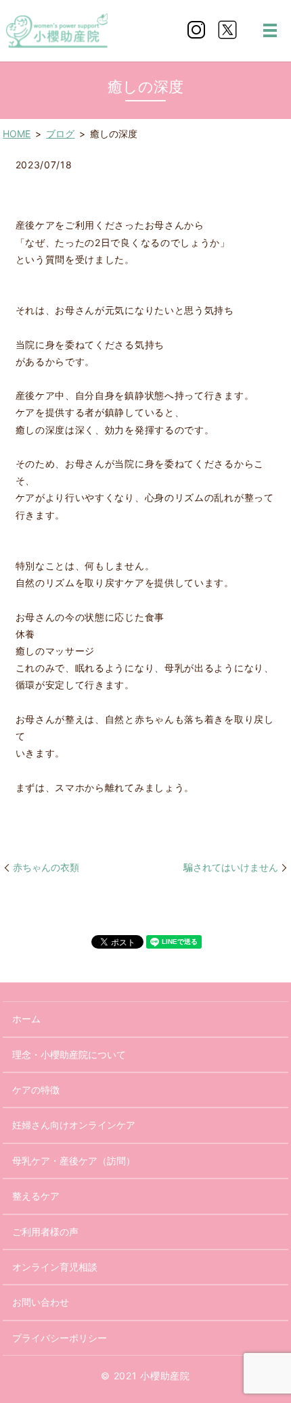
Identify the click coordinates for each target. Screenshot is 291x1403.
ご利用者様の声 (45, 1231)
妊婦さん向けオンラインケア (73, 1125)
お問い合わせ (40, 1302)
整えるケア (36, 1196)
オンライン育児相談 (54, 1267)
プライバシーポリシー (59, 1337)
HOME (16, 133)
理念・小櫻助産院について (69, 1054)
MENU (270, 30)
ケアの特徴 (36, 1089)
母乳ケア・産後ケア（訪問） (73, 1160)
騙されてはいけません (230, 867)
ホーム (26, 1018)
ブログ (60, 133)
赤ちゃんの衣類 (46, 867)
